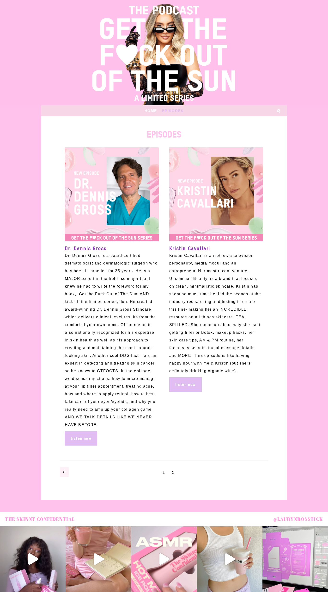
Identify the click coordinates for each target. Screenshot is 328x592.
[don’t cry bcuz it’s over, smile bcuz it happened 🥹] (229, 559)
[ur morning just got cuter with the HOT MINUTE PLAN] (98, 559)
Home (151, 111)
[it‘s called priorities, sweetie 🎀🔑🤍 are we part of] (33, 559)
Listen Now (81, 438)
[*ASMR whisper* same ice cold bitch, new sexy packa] (164, 559)
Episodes (173, 111)
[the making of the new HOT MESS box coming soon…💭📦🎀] (295, 559)
